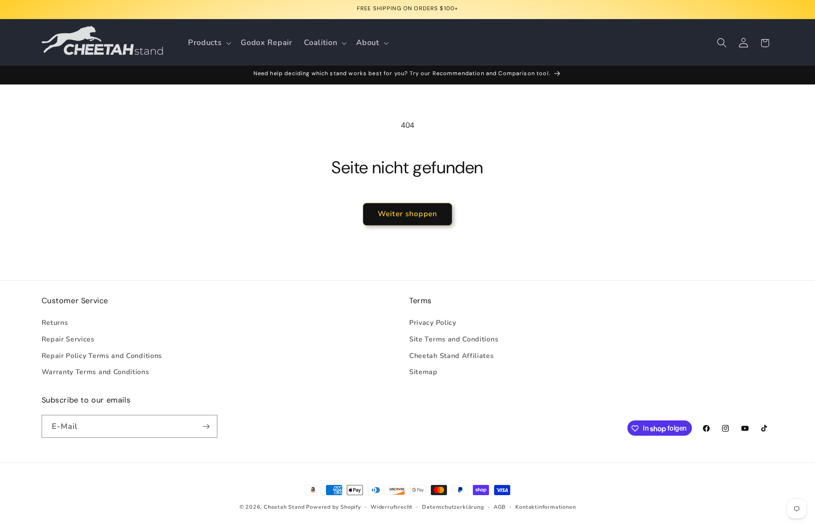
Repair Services (68, 339)
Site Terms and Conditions (453, 339)
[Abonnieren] (206, 426)
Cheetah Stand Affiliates (451, 356)
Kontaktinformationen (545, 506)
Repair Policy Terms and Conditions (102, 356)
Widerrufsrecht (392, 506)
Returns (55, 322)
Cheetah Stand (285, 506)
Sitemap (423, 372)
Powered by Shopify (333, 506)
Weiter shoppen (407, 214)
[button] (208, 43)
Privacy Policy (432, 322)
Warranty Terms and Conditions (95, 372)
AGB (500, 506)
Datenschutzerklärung (453, 506)
